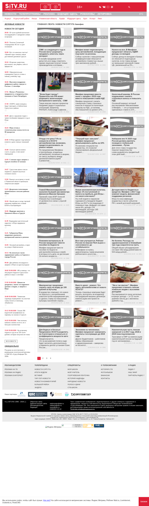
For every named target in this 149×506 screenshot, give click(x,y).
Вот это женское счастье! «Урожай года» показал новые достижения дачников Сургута (16, 54)
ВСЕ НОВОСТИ (11, 341)
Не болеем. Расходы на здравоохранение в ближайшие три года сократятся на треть (126, 243)
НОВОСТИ (10, 14)
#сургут (8, 19)
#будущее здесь (74, 19)
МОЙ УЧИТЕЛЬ (73, 372)
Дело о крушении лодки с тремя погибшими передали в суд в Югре (17, 118)
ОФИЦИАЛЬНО (12, 346)
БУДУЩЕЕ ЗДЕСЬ (67, 14)
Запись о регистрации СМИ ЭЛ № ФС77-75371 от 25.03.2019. (77, 414)
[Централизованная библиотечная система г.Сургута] (39, 394)
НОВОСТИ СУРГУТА (43, 369)
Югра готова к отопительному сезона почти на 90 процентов (17, 130)
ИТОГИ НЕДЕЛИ (41, 372)
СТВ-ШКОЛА (72, 387)
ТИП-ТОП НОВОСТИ (43, 378)
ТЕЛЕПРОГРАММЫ (30, 14)
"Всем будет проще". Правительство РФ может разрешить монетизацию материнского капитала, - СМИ (53, 97)
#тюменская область (48, 19)
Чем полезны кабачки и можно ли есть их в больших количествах (16, 323)
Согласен (144, 501)
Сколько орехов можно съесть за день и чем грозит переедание (15, 152)
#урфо (62, 19)
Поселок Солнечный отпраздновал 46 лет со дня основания (15, 45)
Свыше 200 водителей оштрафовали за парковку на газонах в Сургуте (15, 313)
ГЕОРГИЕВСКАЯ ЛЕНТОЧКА (78, 375)
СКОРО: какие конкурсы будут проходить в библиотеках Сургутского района (16, 106)
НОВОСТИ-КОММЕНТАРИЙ (45, 381)
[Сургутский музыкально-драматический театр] (82, 394)
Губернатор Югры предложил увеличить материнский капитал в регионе (17, 235)
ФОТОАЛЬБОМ (107, 372)
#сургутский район (21, 19)
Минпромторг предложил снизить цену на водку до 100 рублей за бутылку (53, 287)
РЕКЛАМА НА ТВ (11, 369)
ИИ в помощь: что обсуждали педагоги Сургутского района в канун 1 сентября (17, 273)
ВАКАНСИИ (105, 375)
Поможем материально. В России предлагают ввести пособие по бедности (52, 243)
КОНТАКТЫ (105, 378)
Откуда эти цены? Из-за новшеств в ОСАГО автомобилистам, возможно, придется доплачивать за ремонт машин (52, 143)
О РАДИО (132, 365)
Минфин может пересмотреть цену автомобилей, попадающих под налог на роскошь (90, 52)
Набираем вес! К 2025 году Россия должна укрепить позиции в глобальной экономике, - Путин (124, 142)
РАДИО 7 (131, 369)
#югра (34, 19)
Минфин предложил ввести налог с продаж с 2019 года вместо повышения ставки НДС (90, 96)
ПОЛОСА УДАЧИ (74, 384)
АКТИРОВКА (104, 14)
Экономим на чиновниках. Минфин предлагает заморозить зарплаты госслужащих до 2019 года (90, 333)
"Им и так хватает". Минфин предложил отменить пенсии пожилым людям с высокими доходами (125, 288)
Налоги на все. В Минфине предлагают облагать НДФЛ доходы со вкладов (125, 52)
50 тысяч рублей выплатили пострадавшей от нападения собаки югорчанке (17, 35)
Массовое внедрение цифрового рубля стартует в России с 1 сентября (15, 84)
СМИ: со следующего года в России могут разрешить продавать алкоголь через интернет (52, 53)
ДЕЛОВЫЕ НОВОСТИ (14, 24)
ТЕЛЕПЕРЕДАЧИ (41, 365)
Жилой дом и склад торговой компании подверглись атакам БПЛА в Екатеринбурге (17, 203)
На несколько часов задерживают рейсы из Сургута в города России (17, 255)
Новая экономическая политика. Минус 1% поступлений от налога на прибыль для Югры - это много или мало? (90, 193)
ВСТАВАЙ (38, 375)
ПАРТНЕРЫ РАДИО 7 (136, 375)
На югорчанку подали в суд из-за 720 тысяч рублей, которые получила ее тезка (17, 332)
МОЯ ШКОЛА (73, 369)
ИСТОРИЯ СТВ (107, 369)
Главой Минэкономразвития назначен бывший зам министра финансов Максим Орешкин (54, 192)
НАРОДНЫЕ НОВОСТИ (76, 381)
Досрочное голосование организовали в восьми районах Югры (17, 191)
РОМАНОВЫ (87, 14)
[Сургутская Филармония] (23, 394)
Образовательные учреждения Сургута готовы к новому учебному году (15, 74)
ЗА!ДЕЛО (38, 387)
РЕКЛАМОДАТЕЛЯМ (13, 365)
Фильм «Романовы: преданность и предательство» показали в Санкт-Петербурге (16, 94)
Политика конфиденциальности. (82, 409)
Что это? (47, 500)
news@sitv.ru (55, 407)
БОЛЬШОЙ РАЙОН (42, 384)
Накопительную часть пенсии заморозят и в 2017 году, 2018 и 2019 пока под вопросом (126, 332)
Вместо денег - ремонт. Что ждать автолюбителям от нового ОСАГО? (90, 287)
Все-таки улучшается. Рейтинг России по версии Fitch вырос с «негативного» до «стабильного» (90, 244)
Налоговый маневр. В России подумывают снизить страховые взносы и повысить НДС (126, 97)
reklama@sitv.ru (56, 405)
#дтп (85, 19)
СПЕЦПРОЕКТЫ (74, 365)
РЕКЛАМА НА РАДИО (13, 372)
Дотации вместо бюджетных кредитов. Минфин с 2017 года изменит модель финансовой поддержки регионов (126, 193)
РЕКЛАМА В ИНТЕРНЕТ (14, 375)
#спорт (92, 19)
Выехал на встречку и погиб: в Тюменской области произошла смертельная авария (17, 181)
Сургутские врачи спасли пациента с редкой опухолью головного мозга (16, 172)
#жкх (100, 19)
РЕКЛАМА (49, 14)
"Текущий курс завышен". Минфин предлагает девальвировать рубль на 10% (89, 141)
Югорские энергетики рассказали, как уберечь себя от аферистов (16, 64)
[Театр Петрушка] (68, 394)
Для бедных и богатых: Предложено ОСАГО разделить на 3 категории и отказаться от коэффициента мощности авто (53, 333)
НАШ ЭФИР (132, 372)
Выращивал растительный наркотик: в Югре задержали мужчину (16, 223)
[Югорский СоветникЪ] (57, 394)
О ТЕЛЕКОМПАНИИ (109, 365)
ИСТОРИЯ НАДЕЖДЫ (76, 378)
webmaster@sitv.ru (57, 403)
